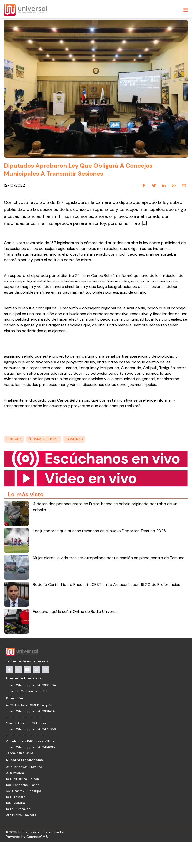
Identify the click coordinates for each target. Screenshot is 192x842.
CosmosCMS (37, 836)
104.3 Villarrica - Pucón (22, 779)
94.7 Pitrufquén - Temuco (24, 767)
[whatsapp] (174, 185)
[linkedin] (164, 185)
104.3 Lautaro (16, 797)
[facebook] (144, 185)
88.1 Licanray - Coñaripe (23, 791)
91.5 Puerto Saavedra (21, 815)
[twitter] (154, 185)
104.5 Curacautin (18, 809)
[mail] (184, 185)
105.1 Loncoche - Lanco (23, 785)
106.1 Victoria (15, 803)
